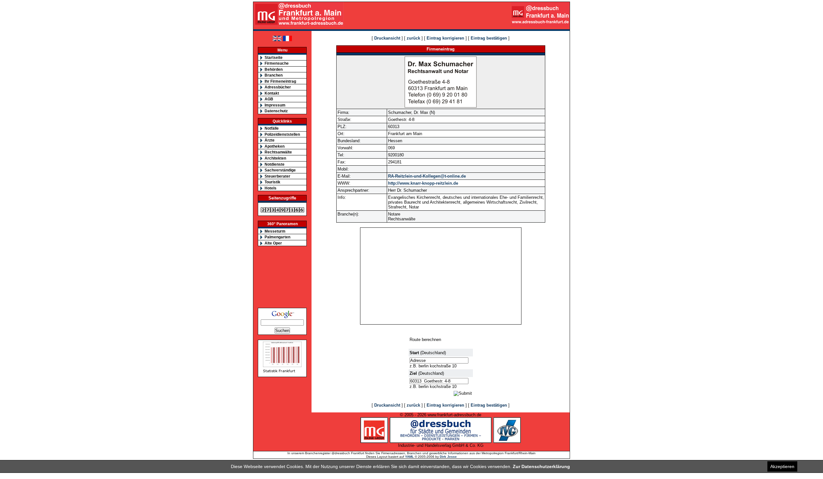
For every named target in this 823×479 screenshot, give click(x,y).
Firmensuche (277, 63)
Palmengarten (277, 237)
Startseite (274, 57)
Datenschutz (276, 111)
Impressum (275, 105)
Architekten (275, 158)
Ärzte (270, 140)
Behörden (274, 69)
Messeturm (275, 231)
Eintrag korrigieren (445, 38)
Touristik (272, 182)
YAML (409, 456)
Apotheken (275, 146)
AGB (269, 99)
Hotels (270, 188)
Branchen (274, 75)
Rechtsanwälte (278, 152)
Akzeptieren (782, 466)
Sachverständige (280, 170)
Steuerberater (277, 176)
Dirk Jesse (448, 456)
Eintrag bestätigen (489, 38)
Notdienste (275, 164)
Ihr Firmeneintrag (280, 81)
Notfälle (272, 128)
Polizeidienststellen (282, 134)
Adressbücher (278, 87)
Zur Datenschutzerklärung (541, 466)
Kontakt (272, 93)
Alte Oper (273, 243)
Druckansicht (387, 38)
